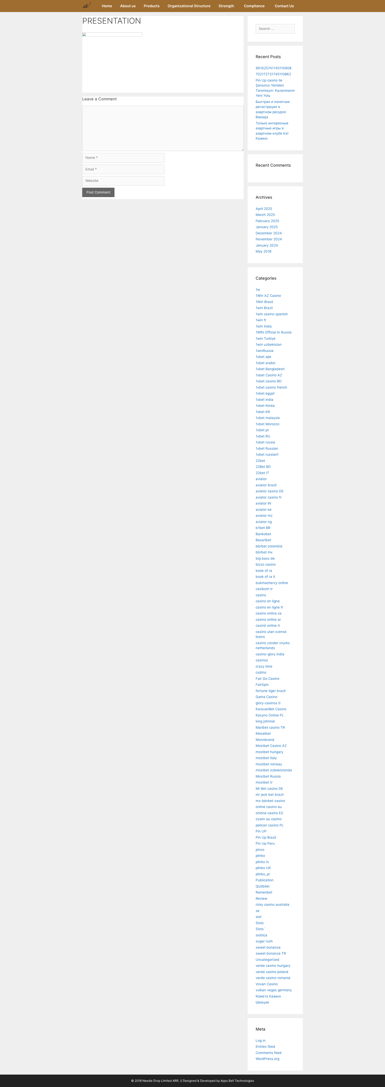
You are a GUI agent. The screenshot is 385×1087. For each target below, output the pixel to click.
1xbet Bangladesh (270, 369)
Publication (265, 880)
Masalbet (263, 733)
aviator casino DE (270, 491)
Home (107, 6)
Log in (260, 1041)
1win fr (261, 320)
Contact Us (284, 6)
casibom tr (264, 589)
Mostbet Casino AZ (271, 746)
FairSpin (262, 685)
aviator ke (264, 510)
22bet (260, 461)
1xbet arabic (266, 363)
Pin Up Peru (265, 843)
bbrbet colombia (269, 546)
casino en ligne (268, 601)
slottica (261, 935)
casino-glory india (270, 654)
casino (261, 595)
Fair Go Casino (267, 679)
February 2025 (267, 221)
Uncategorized (267, 960)
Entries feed (265, 1047)
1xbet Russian (267, 448)
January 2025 (267, 227)
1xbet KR (263, 412)
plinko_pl (263, 874)
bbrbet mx (264, 552)
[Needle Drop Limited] (86, 6)
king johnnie (265, 721)
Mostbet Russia (268, 776)
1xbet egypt (265, 393)
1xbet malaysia (268, 418)
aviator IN (263, 503)
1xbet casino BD (269, 381)
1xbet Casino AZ (269, 375)
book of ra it (265, 577)
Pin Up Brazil (266, 837)
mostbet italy (266, 758)
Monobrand (265, 740)
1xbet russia (265, 442)
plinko (260, 856)
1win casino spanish (272, 314)
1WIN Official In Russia (274, 332)
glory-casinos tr (268, 703)
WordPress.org (267, 1059)
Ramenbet (264, 892)
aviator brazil (266, 485)
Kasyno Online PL (270, 715)
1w (258, 290)
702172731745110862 (273, 74)
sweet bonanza (268, 947)
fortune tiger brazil (271, 691)
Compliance (254, 6)
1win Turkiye (266, 338)
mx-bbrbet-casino (270, 801)
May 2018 (263, 251)
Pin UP (261, 831)
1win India (264, 326)
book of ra (264, 571)
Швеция (262, 1002)
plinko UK (263, 868)
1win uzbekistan (269, 345)
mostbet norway (269, 764)
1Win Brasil (264, 302)
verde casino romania (273, 978)
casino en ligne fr (269, 607)
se (257, 911)
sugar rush (264, 941)
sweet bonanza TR (271, 953)
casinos (262, 660)
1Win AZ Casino (268, 296)
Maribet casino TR (270, 727)
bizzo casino (266, 564)
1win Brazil (264, 308)
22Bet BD (263, 467)
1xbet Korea (265, 406)
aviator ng (264, 522)
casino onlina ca (269, 613)
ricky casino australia (272, 905)
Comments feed (269, 1053)
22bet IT (262, 473)
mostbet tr (264, 782)
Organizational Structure (189, 6)
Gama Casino (266, 697)
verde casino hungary (273, 966)
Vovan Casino (267, 984)
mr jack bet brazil (270, 795)
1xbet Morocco (267, 424)
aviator (261, 479)
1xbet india (264, 400)
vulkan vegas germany (274, 990)
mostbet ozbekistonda (274, 770)
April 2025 (264, 209)
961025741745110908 (273, 68)
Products (152, 6)
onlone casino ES (269, 813)
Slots (260, 923)
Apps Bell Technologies (237, 1081)
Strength (226, 6)
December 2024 (269, 233)
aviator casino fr (269, 497)
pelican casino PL (270, 825)
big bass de (265, 558)
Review (261, 899)
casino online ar (268, 620)
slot (258, 917)
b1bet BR (263, 528)
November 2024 (269, 239)
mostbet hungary (269, 752)
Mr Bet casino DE (269, 789)
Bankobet (263, 534)
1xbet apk (263, 357)
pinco (260, 850)
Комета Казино (268, 996)
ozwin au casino (269, 819)
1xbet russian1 (267, 454)
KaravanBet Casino (271, 709)
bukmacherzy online (272, 583)
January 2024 (267, 245)
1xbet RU (263, 436)
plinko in (262, 862)
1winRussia (265, 351)
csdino (261, 672)
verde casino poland (272, 972)
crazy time (264, 666)
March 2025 (265, 215)
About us (128, 6)
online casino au (269, 807)
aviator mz (264, 516)
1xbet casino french (271, 387)
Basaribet (263, 540)
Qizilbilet (263, 886)
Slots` (260, 929)
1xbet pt (262, 430)
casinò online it (268, 626)
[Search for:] (275, 29)
